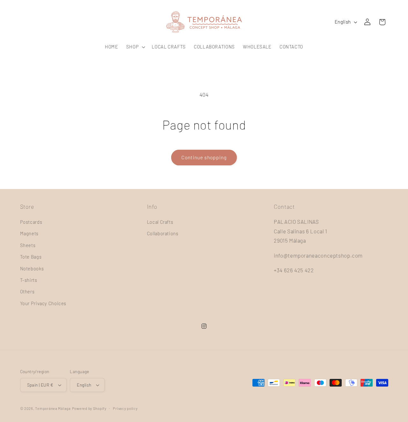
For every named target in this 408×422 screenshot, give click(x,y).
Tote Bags (31, 257)
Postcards (31, 222)
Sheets (28, 245)
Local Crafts (160, 222)
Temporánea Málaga (53, 408)
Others (27, 291)
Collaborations (162, 233)
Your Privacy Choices (43, 303)
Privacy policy (125, 408)
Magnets (29, 233)
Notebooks (32, 268)
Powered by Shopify (89, 408)
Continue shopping (204, 157)
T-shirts (28, 280)
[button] (135, 47)
